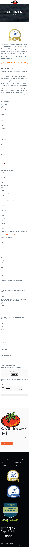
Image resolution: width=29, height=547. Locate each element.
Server (3, 205)
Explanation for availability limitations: (11, 280)
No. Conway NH (5, 101)
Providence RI (5, 111)
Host (3, 202)
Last (2, 125)
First (2, 120)
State (2, 149)
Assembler (4, 223)
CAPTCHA (3, 384)
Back (2, 67)
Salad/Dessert (5, 220)
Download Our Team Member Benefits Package (14, 62)
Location (4, 97)
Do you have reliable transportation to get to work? (13, 291)
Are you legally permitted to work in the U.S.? (13, 193)
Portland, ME (17, 462)
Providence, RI (18, 465)
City (2, 144)
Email (3, 163)
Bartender (4, 210)
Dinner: (3, 260)
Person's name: (5, 311)
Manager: (3, 342)
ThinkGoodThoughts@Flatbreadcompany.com (13, 234)
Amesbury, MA (4, 459)
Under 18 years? (5, 178)
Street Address (4, 134)
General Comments (6, 355)
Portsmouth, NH (5, 465)
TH (2, 250)
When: (2, 329)
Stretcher (4, 225)
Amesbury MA (5, 99)
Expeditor (4, 213)
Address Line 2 (4, 139)
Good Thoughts (15, 546)
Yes (3, 172)
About (21, 546)
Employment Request (7, 200)
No (3, 175)
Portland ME (5, 106)
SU (2, 257)
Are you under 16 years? (7, 170)
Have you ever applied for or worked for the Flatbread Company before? (12, 318)
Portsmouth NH (5, 109)
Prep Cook (4, 218)
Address (3, 128)
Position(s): (4, 349)
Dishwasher (4, 215)
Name (2, 114)
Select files (14, 374)
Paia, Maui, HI (4, 462)
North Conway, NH (19, 459)
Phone (3, 157)
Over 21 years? (4, 185)
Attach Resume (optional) (8, 365)
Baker (3, 228)
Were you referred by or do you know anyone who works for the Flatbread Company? (14, 300)
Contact (26, 546)
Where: (3, 336)
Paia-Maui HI (5, 104)
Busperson (4, 208)
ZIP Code (3, 154)
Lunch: (2, 240)
